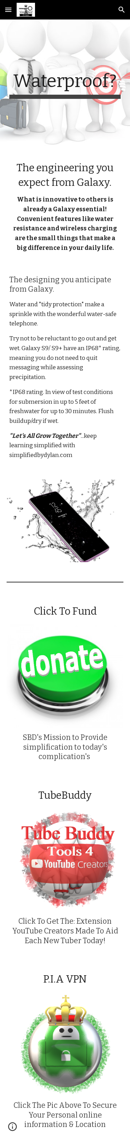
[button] (8, 9)
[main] (65, 85)
